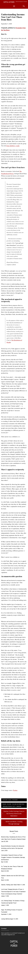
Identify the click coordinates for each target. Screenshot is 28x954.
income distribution (18, 804)
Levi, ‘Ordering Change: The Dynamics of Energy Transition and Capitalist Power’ (12, 902)
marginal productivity (9, 806)
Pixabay (15, 790)
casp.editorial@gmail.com (8, 934)
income (9, 804)
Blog (9, 800)
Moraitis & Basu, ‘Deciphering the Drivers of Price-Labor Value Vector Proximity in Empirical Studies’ (13, 838)
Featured (15, 800)
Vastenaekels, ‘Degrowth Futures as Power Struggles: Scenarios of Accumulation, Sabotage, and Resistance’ (13, 857)
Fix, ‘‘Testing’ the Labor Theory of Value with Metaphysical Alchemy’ (12, 867)
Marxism (19, 806)
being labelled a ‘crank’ (13, 146)
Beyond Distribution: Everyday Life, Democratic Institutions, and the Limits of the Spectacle (12, 847)
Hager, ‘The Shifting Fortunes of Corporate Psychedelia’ (11, 911)
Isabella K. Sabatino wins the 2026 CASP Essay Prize (12, 877)
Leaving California (5, 919)
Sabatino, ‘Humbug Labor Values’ (9, 884)
